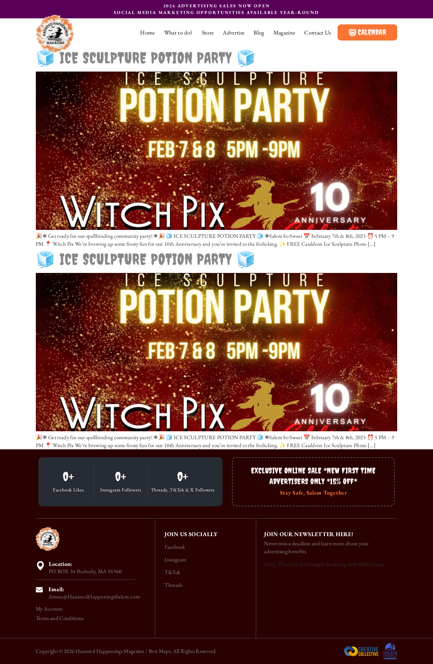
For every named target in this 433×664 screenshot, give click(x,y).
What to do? (178, 32)
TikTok (172, 572)
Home (147, 32)
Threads (173, 585)
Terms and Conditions (60, 618)
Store (208, 32)
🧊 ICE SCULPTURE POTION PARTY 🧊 (146, 57)
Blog (259, 32)
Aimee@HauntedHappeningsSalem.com (94, 596)
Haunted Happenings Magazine (109, 651)
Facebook (175, 547)
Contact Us (317, 32)
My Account (49, 608)
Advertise (233, 32)
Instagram (175, 559)
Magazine (284, 32)
